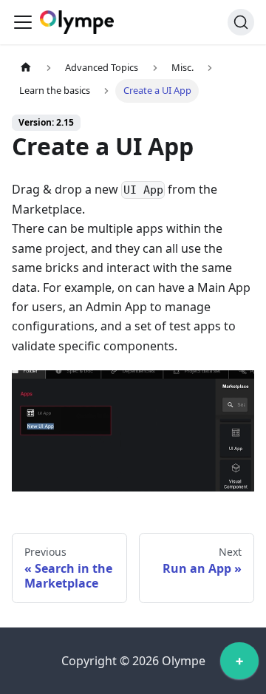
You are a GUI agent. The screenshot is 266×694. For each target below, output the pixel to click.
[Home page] (26, 67)
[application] (239, 664)
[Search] (241, 22)
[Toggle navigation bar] (23, 22)
